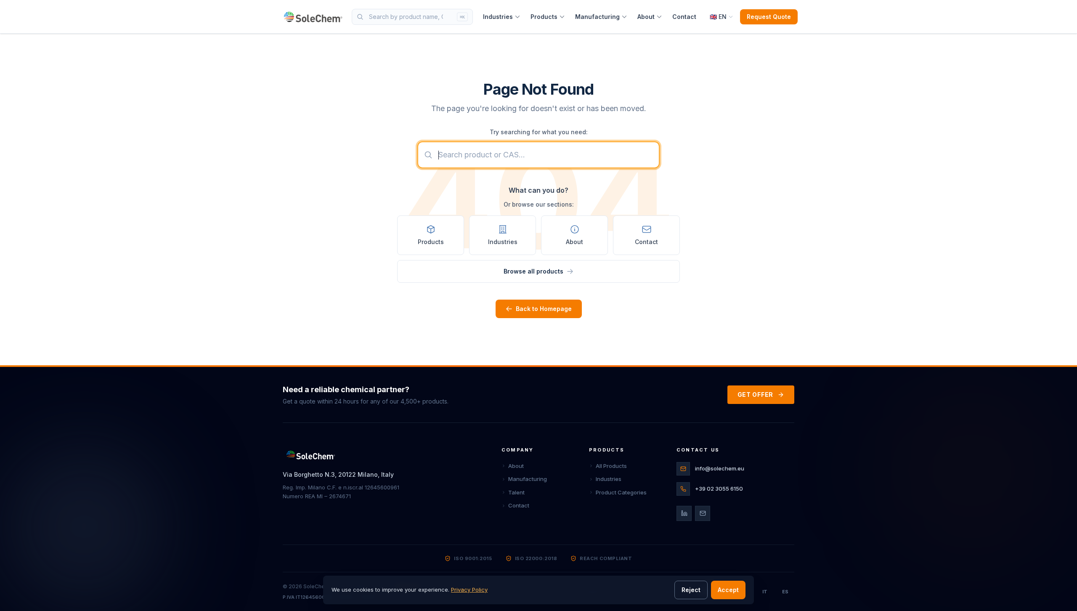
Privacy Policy (469, 589)
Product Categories (621, 492)
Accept (728, 589)
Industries (498, 16)
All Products (611, 465)
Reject (691, 589)
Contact (684, 16)
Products (544, 16)
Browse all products (533, 271)
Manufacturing (597, 16)
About (646, 16)
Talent (516, 492)
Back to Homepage (544, 308)
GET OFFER (755, 394)
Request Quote (769, 16)
